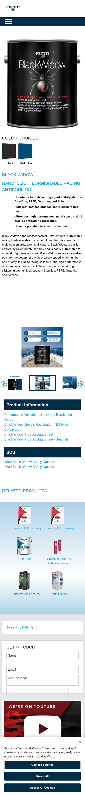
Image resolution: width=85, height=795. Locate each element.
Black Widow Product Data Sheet (28, 434)
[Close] (80, 742)
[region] (42, 766)
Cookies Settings (42, 764)
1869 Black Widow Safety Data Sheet (31, 462)
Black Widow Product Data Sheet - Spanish (36, 439)
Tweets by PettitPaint (21, 627)
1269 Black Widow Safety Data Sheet (31, 467)
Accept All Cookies (42, 787)
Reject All (42, 776)
